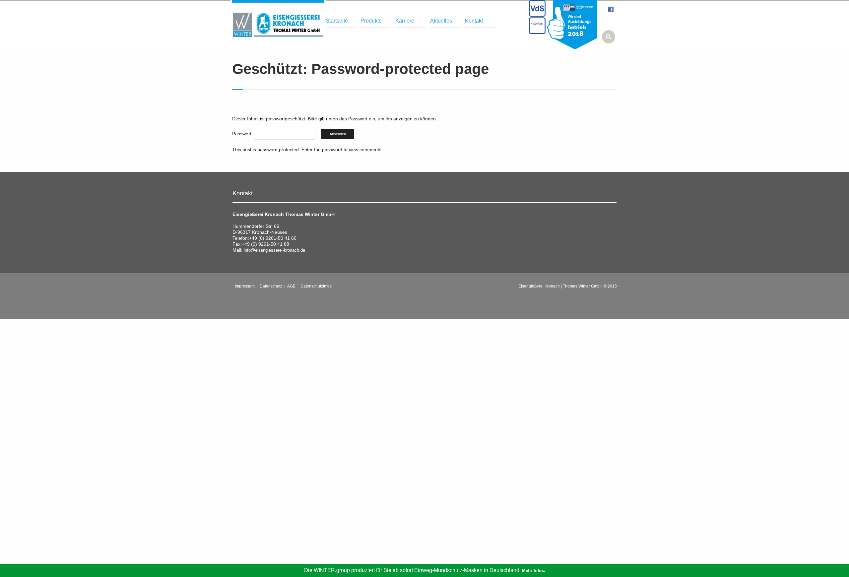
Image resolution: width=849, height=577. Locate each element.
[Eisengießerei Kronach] (278, 25)
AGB (291, 286)
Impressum (245, 286)
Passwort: (243, 133)
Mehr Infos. (533, 570)
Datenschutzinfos (316, 286)
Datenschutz (271, 286)
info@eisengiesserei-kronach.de (274, 250)
